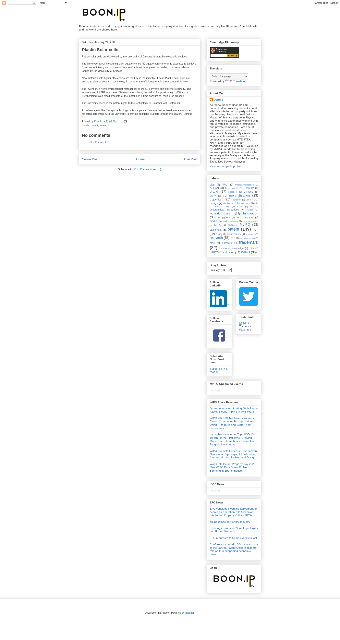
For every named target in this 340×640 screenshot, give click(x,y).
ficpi (251, 206)
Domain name (243, 203)
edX (256, 203)
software (227, 243)
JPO (219, 217)
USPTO (214, 252)
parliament (216, 229)
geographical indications (224, 209)
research (104, 125)
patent (94, 125)
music (231, 225)
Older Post (189, 159)
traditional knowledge (231, 248)
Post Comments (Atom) (147, 169)
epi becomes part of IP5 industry (230, 521)
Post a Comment (96, 142)
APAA (225, 184)
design (214, 203)
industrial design (221, 213)
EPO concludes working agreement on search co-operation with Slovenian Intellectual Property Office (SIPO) (234, 512)
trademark (248, 242)
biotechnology (231, 188)
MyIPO (245, 224)
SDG (233, 238)
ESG (227, 206)
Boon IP (249, 188)
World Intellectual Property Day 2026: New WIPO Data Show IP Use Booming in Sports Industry (233, 467)
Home (140, 159)
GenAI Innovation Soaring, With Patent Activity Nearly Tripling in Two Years (234, 410)
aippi (212, 184)
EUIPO (240, 206)
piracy (219, 234)
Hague (250, 210)
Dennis (218, 99)
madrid (213, 221)
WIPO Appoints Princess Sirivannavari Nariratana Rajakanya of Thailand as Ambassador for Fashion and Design (233, 454)
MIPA (217, 224)
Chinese (248, 191)
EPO (216, 206)
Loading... (216, 390)
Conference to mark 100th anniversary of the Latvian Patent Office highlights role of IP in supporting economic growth (234, 549)
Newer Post (90, 159)
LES (237, 217)
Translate (239, 81)
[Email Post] (125, 121)
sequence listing (247, 238)
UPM (251, 248)
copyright (216, 199)
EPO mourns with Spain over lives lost (233, 537)
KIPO (228, 217)
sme (212, 243)
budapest (232, 192)
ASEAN (214, 187)
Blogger (189, 612)
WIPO (245, 252)
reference (250, 234)
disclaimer (228, 203)
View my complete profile (225, 166)
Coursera (250, 200)
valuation (228, 252)
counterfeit (236, 200)
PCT (255, 229)
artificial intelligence (244, 185)
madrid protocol (230, 221)
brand (214, 191)
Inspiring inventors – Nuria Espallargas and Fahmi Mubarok (234, 529)
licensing (249, 217)
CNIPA (213, 196)
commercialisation (236, 195)
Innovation (250, 213)
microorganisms (250, 221)
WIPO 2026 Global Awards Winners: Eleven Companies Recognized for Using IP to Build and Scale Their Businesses (232, 423)
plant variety (234, 234)
